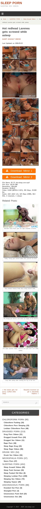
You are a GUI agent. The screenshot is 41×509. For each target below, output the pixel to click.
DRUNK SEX (8, 452)
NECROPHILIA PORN (12, 458)
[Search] (36, 403)
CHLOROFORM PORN (13, 419)
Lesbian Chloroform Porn (14, 428)
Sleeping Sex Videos (12, 479)
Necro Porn (8, 461)
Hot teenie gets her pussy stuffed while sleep (9, 391)
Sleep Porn (11, 3)
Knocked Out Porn (11, 488)
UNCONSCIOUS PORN (13, 485)
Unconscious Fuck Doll (13, 494)
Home (4, 19)
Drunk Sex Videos (11, 455)
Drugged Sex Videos (12, 440)
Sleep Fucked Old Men (13, 473)
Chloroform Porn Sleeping (14, 425)
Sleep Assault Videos (29, 19)
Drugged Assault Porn (13, 437)
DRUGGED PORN (11, 431)
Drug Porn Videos (11, 434)
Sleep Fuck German (12, 470)
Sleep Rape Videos (11, 449)
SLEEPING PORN (15, 19)
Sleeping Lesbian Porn (13, 476)
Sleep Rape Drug (11, 446)
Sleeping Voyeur (10, 482)
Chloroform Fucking (12, 422)
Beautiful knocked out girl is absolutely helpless (31, 391)
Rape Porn (8, 443)
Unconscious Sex (11, 497)
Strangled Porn (10, 491)
